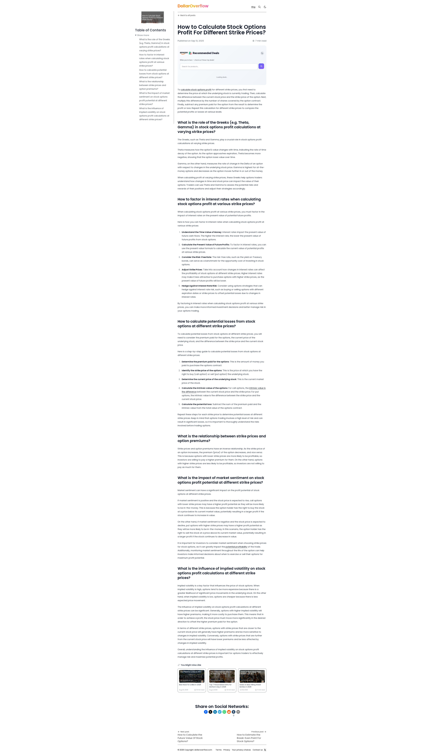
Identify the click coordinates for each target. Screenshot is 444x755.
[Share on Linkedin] (215, 712)
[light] (265, 7)
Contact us (258, 750)
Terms (219, 750)
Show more (143, 35)
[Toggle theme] (262, 53)
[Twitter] (265, 750)
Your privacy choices (241, 750)
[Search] (259, 7)
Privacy (226, 750)
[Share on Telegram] (220, 712)
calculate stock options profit (196, 89)
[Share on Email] (238, 712)
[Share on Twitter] (210, 712)
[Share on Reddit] (229, 712)
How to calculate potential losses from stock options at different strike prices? (154, 73)
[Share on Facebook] (206, 712)
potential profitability (236, 546)
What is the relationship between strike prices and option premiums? (152, 85)
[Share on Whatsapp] (224, 712)
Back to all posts (187, 15)
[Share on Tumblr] (233, 712)
